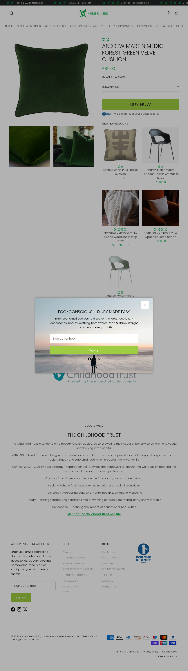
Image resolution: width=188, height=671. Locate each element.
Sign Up (94, 350)
